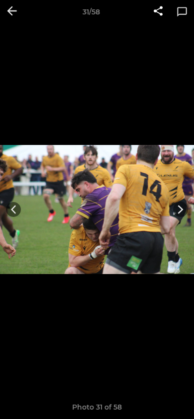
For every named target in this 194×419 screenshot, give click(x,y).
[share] (158, 12)
